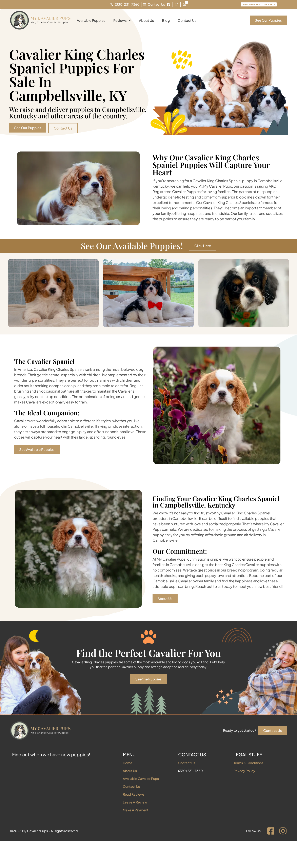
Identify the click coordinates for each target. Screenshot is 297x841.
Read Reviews (133, 794)
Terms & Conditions (248, 763)
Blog (166, 20)
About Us (146, 20)
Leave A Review (135, 802)
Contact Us (187, 20)
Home (127, 763)
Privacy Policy (244, 771)
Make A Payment (135, 810)
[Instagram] (283, 831)
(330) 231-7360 (190, 771)
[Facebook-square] (271, 831)
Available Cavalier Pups (141, 778)
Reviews (120, 20)
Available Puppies (91, 20)
